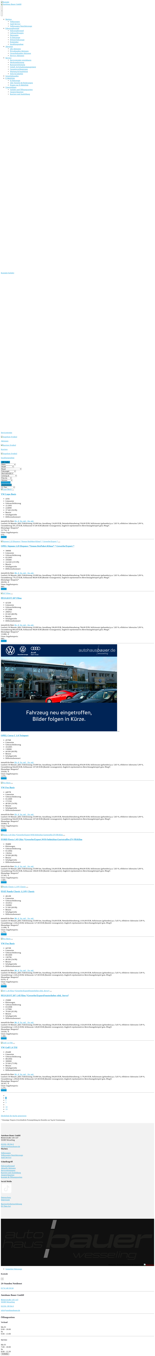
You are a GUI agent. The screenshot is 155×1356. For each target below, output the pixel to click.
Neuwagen (14, 35)
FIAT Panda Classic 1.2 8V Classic (17, 891)
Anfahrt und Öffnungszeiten (21, 90)
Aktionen (9, 46)
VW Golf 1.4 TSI (9, 1047)
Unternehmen (10, 87)
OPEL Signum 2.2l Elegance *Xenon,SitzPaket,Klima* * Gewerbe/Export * (37, 546)
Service (8, 58)
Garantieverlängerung (19, 69)
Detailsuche (5, 482)
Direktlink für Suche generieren (13, 1116)
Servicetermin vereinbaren (20, 60)
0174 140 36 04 (7, 1288)
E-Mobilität (10, 78)
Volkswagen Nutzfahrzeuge (21, 26)
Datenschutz (6, 1197)
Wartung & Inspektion (19, 71)
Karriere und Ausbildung (20, 94)
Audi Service (15, 24)
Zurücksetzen (6, 485)
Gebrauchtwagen (17, 33)
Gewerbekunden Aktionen (20, 53)
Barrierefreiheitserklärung (11, 1204)
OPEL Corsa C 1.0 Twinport (14, 735)
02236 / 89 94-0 (7, 1144)
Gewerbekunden (12, 76)
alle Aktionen (15, 49)
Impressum (5, 1200)
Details (4, 537)
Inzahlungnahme (16, 44)
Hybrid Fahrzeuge (17, 40)
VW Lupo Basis (8, 494)
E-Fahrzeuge (15, 37)
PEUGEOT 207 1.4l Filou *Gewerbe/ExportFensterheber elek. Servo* (35, 995)
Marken (8, 19)
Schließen (5, 1354)
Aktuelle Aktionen (8, 1168)
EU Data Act (6, 1206)
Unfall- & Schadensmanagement (23, 67)
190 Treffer (5, 462)
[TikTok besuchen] (6, 108)
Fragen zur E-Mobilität (19, 85)
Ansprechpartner (16, 92)
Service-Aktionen (17, 56)
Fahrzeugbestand (12, 28)
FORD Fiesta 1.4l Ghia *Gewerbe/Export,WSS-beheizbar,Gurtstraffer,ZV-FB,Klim (41, 839)
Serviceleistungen (8, 1170)
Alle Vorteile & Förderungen (21, 83)
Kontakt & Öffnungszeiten (11, 1177)
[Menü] (2, 8)
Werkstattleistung (17, 62)
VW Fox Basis (8, 787)
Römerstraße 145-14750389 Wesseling (9, 1301)
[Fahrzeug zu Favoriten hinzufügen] (118, 731)
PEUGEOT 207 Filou (11, 598)
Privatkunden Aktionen (19, 51)
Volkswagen (15, 22)
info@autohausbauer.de (10, 1146)
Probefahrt (14, 42)
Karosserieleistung (17, 65)
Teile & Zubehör (16, 74)
